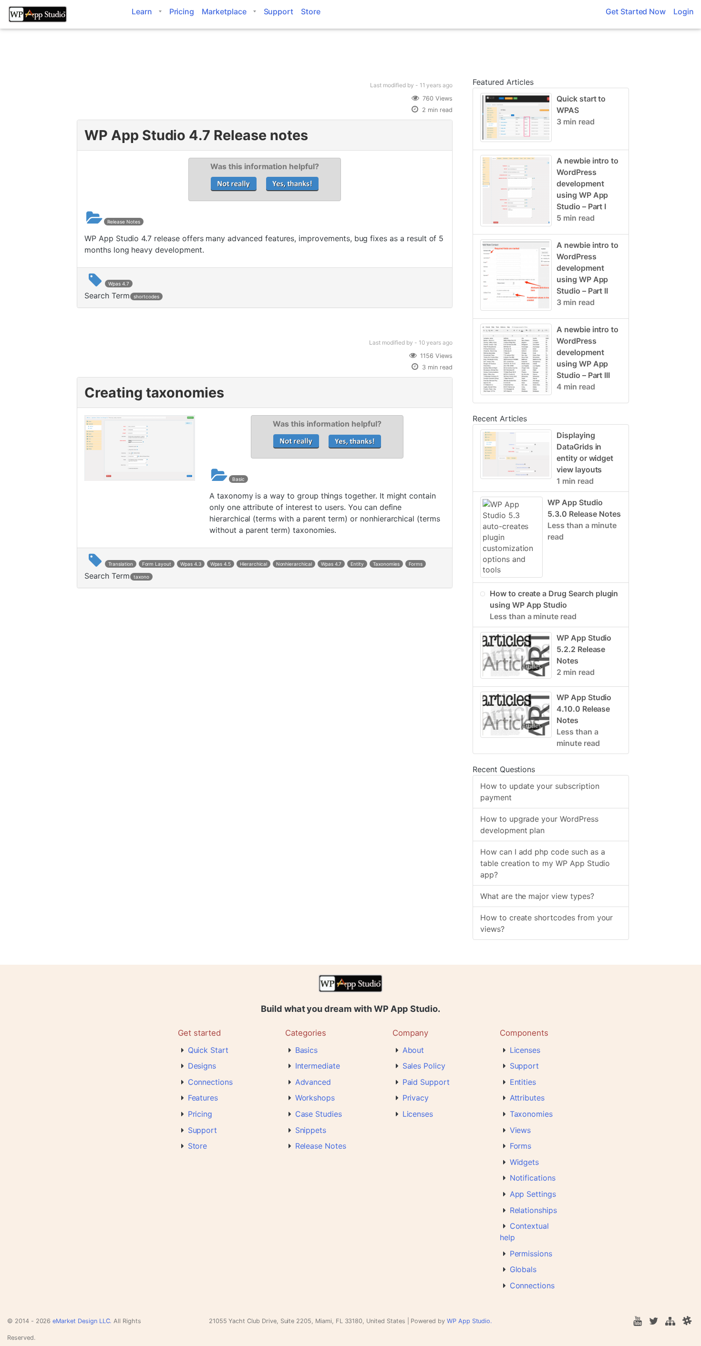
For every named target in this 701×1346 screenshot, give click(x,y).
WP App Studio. (469, 1321)
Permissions (531, 1253)
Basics (306, 1050)
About (413, 1050)
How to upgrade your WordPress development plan (539, 824)
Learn (142, 11)
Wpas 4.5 (220, 564)
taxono (141, 577)
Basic (238, 479)
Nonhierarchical (294, 564)
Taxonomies (386, 564)
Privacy (415, 1097)
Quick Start (208, 1050)
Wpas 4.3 (190, 564)
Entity (357, 564)
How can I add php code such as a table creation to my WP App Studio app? (545, 863)
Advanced (313, 1082)
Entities (523, 1082)
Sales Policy (423, 1066)
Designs (202, 1066)
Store (310, 11)
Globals (523, 1269)
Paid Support (426, 1082)
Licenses (417, 1114)
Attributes (527, 1097)
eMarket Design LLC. (82, 1321)
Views (520, 1130)
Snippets (311, 1130)
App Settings (533, 1194)
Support (279, 11)
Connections (210, 1082)
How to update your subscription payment (539, 791)
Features (203, 1097)
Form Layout (156, 564)
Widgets (524, 1162)
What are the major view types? (537, 896)
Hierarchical (253, 564)
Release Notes (123, 221)
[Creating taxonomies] (139, 478)
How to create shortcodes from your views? (546, 923)
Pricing (182, 11)
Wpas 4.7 (118, 283)
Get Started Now (636, 11)
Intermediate (317, 1066)
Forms (416, 564)
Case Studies (318, 1114)
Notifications (533, 1178)
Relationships (533, 1210)
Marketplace (224, 11)
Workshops (315, 1097)
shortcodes (146, 296)
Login (683, 11)
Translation (120, 564)
